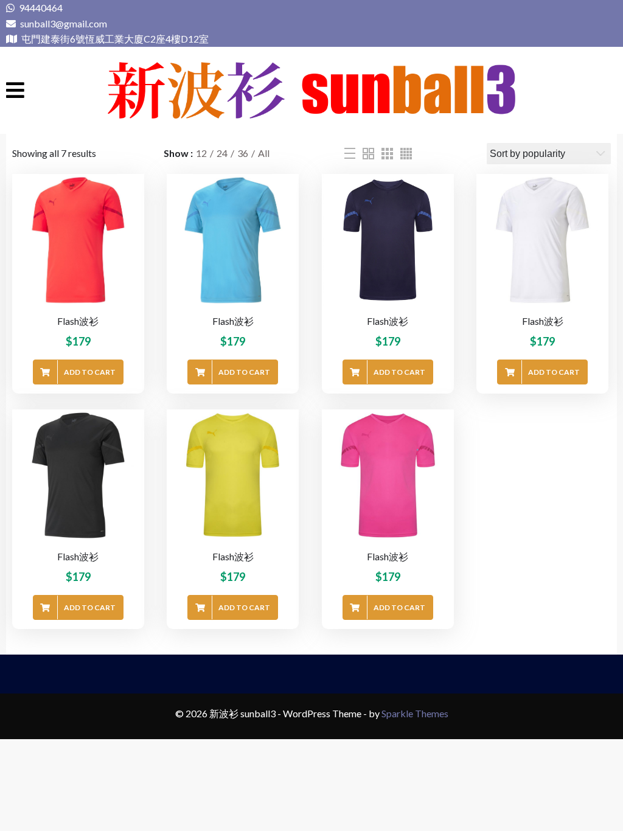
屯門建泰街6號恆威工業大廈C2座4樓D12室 (114, 38)
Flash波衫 (78, 321)
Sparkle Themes (414, 713)
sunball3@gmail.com (62, 23)
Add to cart (90, 372)
